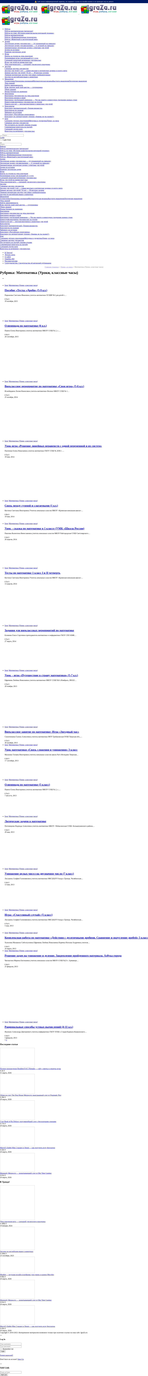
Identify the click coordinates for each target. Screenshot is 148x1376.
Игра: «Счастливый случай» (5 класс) (28, 914)
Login (2, 138)
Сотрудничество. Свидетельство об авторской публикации (28, 263)
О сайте (8, 257)
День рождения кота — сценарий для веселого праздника (22, 1222)
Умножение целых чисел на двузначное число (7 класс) (39, 873)
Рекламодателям (11, 261)
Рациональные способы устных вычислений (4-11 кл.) (39, 1026)
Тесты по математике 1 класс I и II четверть (32, 572)
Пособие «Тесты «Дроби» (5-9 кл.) (26, 290)
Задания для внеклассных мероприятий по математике (39, 630)
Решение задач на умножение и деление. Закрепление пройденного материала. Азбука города (63, 955)
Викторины (9, 94)
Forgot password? (6, 1355)
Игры (7, 54)
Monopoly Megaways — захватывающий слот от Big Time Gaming (25, 1173)
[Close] (1, 1335)
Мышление (9, 79)
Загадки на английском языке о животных (16, 1251)
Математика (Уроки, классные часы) (23, 285)
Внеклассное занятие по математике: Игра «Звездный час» (42, 731)
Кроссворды (9, 106)
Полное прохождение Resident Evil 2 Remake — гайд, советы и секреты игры (30, 1069)
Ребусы (7, 29)
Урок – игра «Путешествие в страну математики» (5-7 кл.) (41, 675)
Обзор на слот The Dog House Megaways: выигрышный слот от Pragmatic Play (30, 1095)
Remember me (8, 1349)
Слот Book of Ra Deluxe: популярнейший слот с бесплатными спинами (28, 1121)
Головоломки (10, 81)
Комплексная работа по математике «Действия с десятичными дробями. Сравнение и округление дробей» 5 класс (76, 937)
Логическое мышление (78, 81)
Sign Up (21, 1359)
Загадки (8, 66)
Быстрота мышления (61, 81)
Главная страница (52, 267)
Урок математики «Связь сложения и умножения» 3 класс (41, 749)
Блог (6, 119)
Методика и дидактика (38, 121)
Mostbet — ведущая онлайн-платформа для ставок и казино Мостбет (27, 1275)
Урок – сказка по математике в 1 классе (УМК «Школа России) (44, 528)
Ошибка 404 (9, 259)
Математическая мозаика (43, 81)
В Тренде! (8, 253)
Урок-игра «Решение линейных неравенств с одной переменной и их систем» (53, 445)
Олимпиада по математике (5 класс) (27, 784)
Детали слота (10, 255)
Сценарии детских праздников (17, 121)
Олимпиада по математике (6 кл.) (26, 325)
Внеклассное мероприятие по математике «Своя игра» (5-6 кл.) (44, 386)
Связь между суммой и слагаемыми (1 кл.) (31, 505)
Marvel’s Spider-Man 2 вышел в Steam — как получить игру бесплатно (27, 1148)
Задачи (7, 41)
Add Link (4, 1375)
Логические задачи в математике (25, 821)
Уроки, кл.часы (53, 121)
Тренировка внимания (24, 81)
